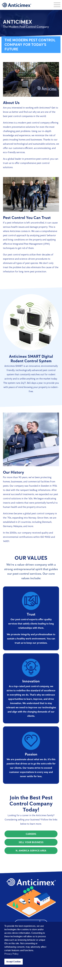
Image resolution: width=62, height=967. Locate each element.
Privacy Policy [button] (11, 953)
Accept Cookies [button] (13, 961)
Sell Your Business (31, 842)
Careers (31, 833)
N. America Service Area (31, 850)
